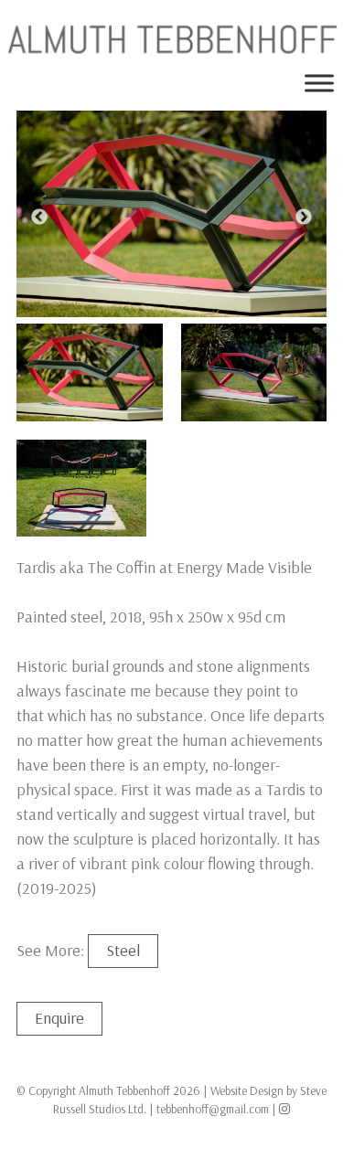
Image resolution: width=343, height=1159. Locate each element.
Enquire (59, 1017)
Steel (123, 950)
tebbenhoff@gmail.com (212, 1108)
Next (304, 217)
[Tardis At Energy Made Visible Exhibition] (89, 372)
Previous (39, 217)
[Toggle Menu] (319, 83)
